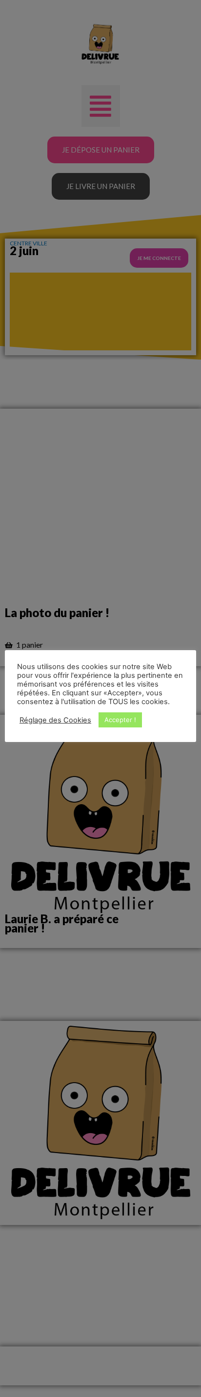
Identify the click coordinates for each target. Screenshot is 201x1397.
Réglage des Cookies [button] (55, 720)
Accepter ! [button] (120, 720)
